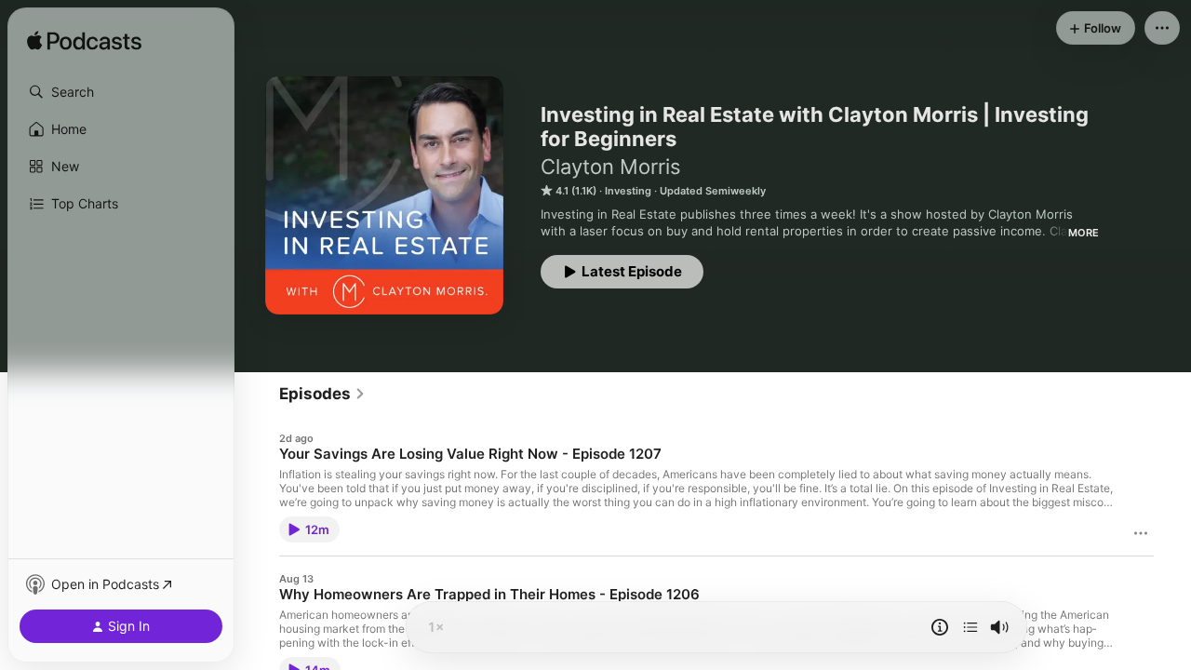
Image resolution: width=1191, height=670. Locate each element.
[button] (120, 92)
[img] (84, 42)
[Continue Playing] (970, 627)
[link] (322, 393)
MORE (1083, 232)
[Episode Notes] (940, 627)
